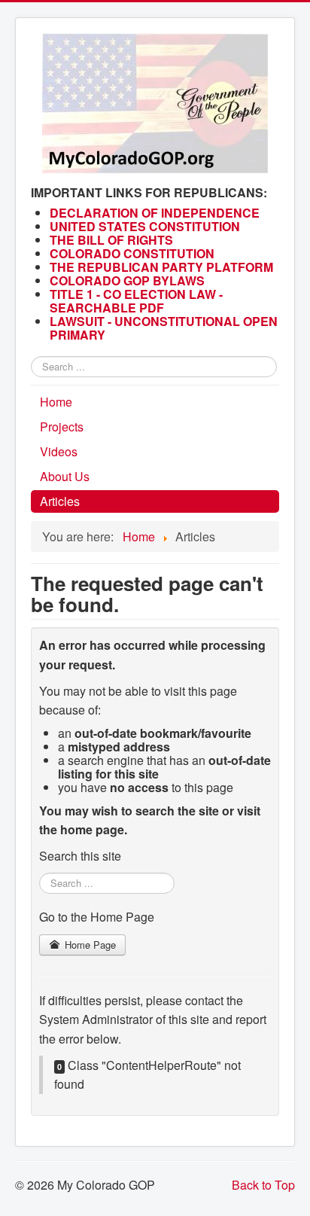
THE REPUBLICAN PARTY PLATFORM (161, 267)
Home (56, 401)
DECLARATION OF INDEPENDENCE (155, 212)
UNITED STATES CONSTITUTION (145, 226)
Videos (59, 451)
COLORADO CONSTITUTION (132, 253)
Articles (60, 501)
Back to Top (263, 1184)
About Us (65, 476)
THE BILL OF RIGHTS (111, 239)
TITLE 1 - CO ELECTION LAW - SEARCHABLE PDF (136, 300)
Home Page (89, 944)
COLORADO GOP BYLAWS (127, 280)
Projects (62, 426)
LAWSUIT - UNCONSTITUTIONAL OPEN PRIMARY (164, 327)
